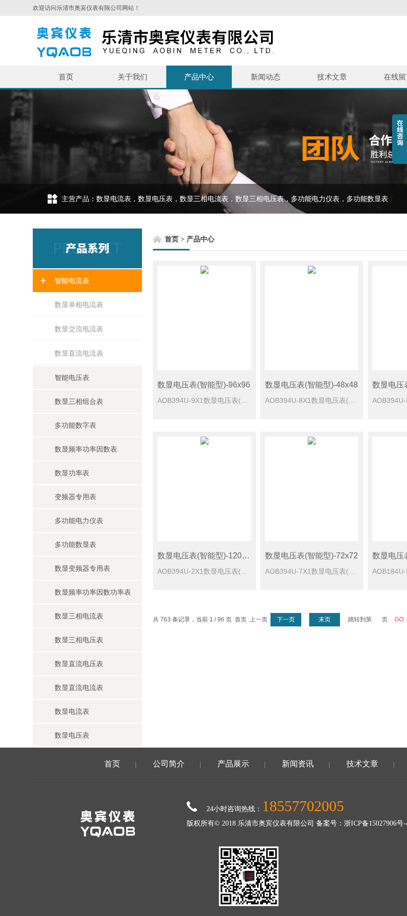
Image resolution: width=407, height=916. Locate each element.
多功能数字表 (75, 425)
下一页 (286, 619)
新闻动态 (265, 77)
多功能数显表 (75, 544)
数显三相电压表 (79, 640)
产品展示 (233, 764)
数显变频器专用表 (82, 568)
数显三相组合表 (79, 401)
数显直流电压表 (79, 664)
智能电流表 (72, 281)
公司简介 (169, 764)
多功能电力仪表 (79, 521)
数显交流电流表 (79, 329)
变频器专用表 (75, 497)
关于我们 (132, 77)
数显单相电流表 (79, 304)
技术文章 (332, 77)
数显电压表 (72, 735)
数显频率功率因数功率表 (93, 592)
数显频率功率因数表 (86, 449)
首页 (66, 77)
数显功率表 (72, 473)
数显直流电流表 (79, 353)
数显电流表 (72, 711)
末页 (325, 619)
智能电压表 (72, 378)
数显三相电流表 (79, 616)
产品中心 (199, 77)
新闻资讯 (298, 764)
